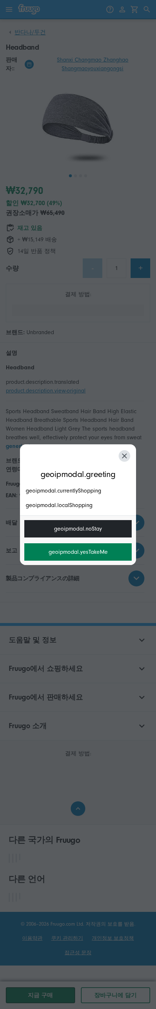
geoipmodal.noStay (78, 529)
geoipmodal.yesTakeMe (78, 552)
